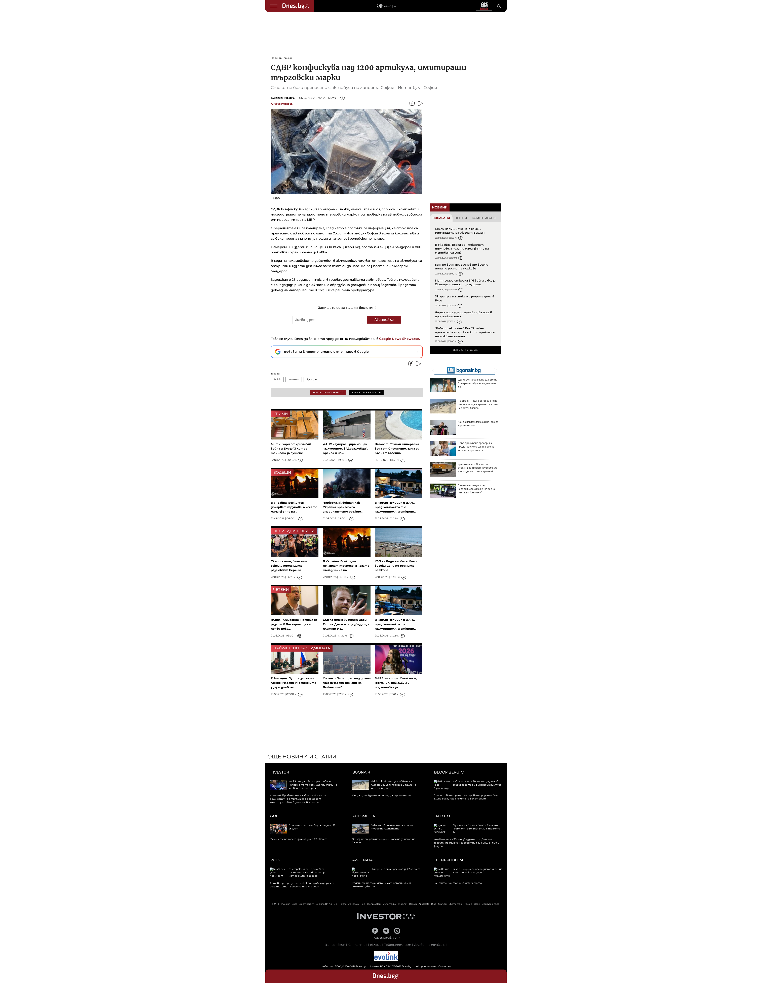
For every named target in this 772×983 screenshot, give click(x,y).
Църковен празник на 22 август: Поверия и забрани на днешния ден (477, 383)
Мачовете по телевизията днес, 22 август (298, 839)
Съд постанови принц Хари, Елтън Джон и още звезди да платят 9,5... (346, 624)
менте (294, 379)
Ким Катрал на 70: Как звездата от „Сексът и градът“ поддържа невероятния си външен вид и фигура (466, 843)
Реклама (374, 945)
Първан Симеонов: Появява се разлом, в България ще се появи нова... (294, 624)
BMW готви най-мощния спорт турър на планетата (392, 827)
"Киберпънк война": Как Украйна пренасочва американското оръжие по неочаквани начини (465, 332)
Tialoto (442, 816)
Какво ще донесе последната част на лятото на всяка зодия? (477, 870)
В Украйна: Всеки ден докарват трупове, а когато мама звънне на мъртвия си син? (462, 248)
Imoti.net (402, 904)
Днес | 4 (390, 6)
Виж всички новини (465, 349)
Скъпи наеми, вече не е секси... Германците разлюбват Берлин (460, 231)
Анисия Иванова (282, 103)
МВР (277, 379)
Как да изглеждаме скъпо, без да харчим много (478, 423)
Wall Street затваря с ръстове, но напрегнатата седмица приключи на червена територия (313, 785)
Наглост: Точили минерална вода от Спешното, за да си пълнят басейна (397, 448)
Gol (274, 816)
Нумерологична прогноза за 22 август (395, 869)
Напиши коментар (328, 392)
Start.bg (442, 904)
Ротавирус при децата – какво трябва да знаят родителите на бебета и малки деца (302, 885)
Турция (312, 379)
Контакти (356, 945)
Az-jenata (362, 860)
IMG (275, 904)
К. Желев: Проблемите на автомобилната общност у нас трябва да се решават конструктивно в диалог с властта (298, 799)
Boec (477, 904)
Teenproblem (448, 860)
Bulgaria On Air (323, 904)
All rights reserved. (379, 966)
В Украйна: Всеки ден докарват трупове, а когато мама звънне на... (294, 507)
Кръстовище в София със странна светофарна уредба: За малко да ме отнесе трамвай (477, 468)
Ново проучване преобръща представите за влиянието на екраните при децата (476, 446)
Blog (433, 904)
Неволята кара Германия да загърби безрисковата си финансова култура (477, 783)
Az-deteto (424, 904)
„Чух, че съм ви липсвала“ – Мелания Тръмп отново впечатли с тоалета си (477, 828)
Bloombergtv (449, 772)
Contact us (444, 966)
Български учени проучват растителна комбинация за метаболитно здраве (307, 872)
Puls (275, 860)
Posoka (468, 904)
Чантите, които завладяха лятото (458, 882)
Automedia (363, 816)
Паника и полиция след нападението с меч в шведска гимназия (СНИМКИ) (476, 489)
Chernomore (456, 904)
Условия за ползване (430, 945)
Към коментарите (366, 392)
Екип (341, 945)
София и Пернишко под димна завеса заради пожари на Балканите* (347, 683)
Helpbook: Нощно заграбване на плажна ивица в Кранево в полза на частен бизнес (478, 404)
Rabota (413, 904)
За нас (330, 945)
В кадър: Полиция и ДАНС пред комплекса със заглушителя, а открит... (396, 507)
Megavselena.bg (490, 904)
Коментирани (484, 218)
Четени (461, 218)
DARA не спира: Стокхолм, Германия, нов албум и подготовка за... (396, 683)
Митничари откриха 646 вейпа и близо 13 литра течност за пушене (465, 282)
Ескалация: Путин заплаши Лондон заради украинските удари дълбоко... (293, 683)
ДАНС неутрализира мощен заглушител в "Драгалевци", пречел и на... (345, 448)
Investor (279, 772)
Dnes (294, 904)
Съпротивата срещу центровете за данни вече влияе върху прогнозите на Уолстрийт (466, 797)
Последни (441, 218)
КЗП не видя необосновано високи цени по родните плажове (461, 266)
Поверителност (397, 945)
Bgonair (361, 772)
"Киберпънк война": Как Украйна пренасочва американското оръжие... (343, 507)
